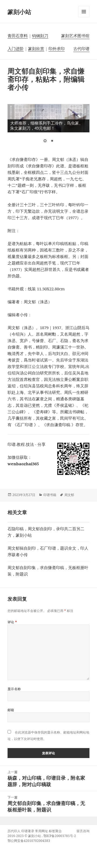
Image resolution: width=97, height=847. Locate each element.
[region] (49, 127)
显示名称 (14, 689)
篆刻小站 (19, 12)
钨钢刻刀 (40, 35)
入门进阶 (16, 48)
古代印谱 (81, 48)
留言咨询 (83, 831)
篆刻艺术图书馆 (75, 35)
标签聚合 (55, 831)
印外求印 (56, 48)
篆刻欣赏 (36, 48)
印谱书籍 (49, 495)
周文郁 (69, 495)
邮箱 (11, 710)
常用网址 (41, 831)
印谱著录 (27, 831)
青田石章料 (18, 35)
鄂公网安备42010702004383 (29, 840)
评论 (12, 622)
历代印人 (14, 831)
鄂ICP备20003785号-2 (59, 836)
